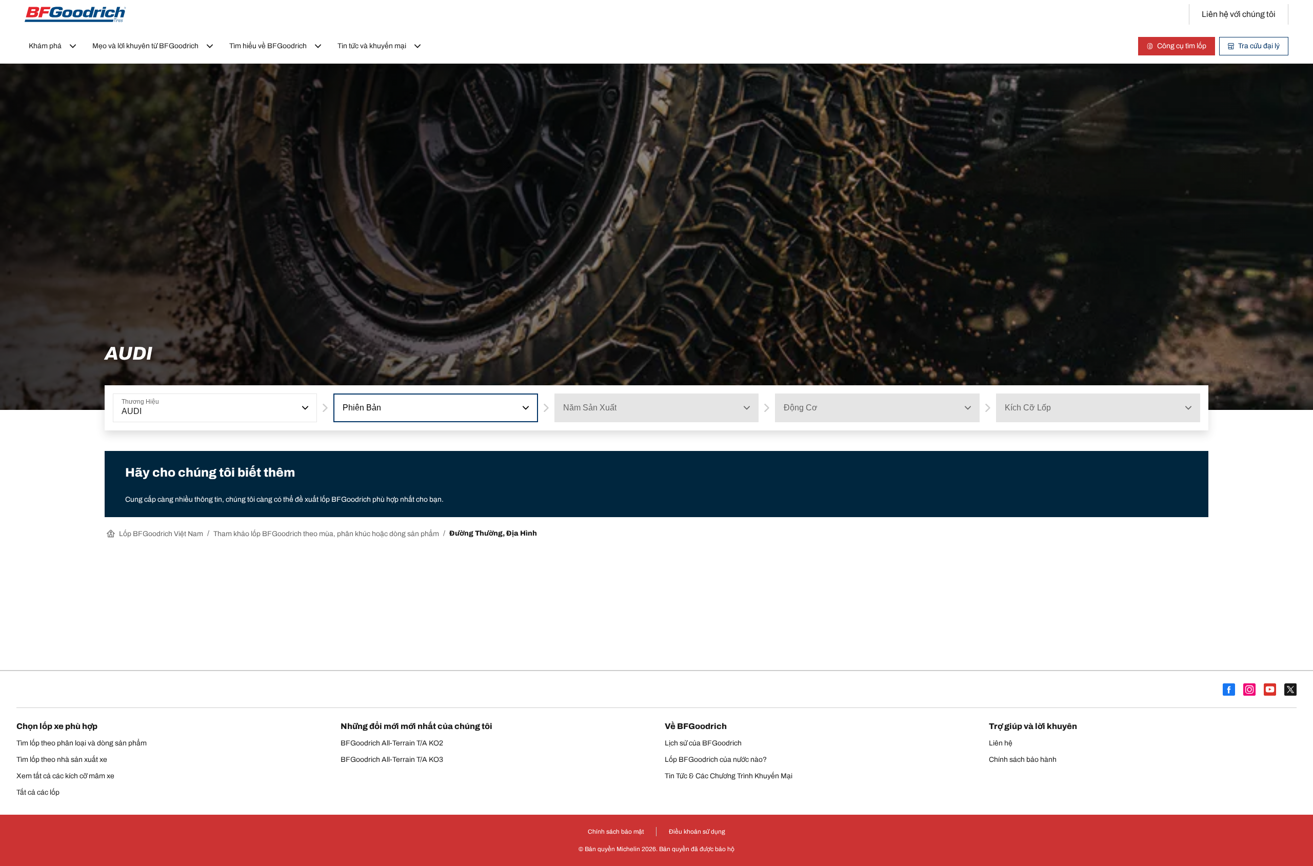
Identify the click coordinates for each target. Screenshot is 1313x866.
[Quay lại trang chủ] (75, 14)
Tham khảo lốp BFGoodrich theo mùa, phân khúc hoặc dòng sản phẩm (326, 534)
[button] (304, 408)
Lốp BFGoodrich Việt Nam (161, 534)
